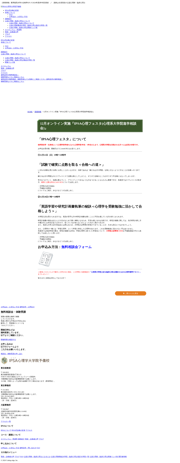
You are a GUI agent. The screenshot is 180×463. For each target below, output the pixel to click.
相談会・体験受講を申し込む (11, 354)
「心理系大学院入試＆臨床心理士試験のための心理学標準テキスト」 (115, 272)
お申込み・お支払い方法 (18, 16)
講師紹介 (8, 19)
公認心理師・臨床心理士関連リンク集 (23, 27)
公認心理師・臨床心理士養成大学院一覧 (20, 60)
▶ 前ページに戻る (130, 293)
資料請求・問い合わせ (28, 448)
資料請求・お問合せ (27, 307)
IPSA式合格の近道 (12, 10)
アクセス (8, 36)
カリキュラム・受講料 (13, 30)
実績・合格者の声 (11, 32)
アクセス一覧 (6, 421)
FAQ (10, 14)
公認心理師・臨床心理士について (17, 21)
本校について (10, 12)
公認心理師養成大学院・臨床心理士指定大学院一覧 (28, 25)
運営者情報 (122, 456)
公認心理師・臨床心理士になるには (37, 456)
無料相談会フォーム (76, 247)
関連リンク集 (10, 62)
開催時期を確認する (8, 339)
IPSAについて (6, 430)
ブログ (7, 34)
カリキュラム (6, 66)
